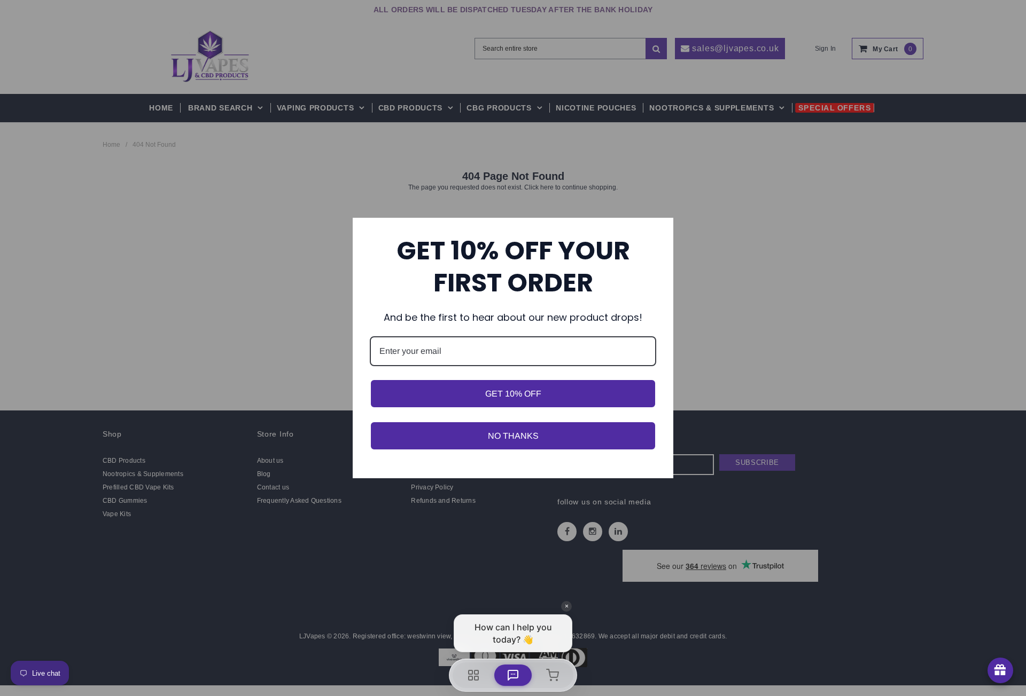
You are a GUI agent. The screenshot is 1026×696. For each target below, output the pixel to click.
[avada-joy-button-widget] (1000, 670)
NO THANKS (513, 435)
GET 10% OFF (513, 393)
